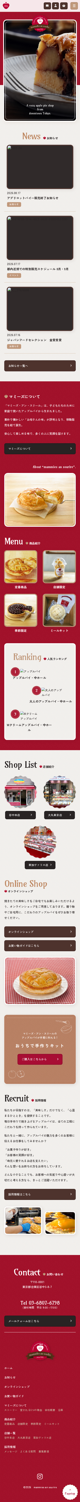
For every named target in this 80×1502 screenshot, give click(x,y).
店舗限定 (22, 1424)
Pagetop (70, 1493)
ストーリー (10, 1410)
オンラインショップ (21, 932)
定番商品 (9, 1424)
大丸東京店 (55, 815)
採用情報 (10, 1447)
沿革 (60, 1410)
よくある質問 (28, 1451)
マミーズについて (19, 448)
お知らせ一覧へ (18, 365)
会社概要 (50, 1410)
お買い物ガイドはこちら (23, 945)
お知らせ (10, 1377)
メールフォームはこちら (23, 1321)
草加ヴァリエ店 (38, 865)
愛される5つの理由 (31, 1410)
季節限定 (36, 1424)
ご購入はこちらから (34, 1059)
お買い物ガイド (14, 1396)
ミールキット (52, 1424)
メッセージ (10, 1451)
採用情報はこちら (19, 1194)
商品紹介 (10, 1419)
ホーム (8, 1368)
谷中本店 (14, 815)
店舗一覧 (10, 1433)
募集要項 (44, 1451)
